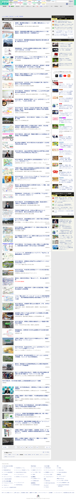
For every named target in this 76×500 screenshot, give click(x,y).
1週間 (65, 18)
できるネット (6, 485)
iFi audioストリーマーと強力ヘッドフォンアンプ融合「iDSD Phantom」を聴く (66, 45)
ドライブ (13, 454)
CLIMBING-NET (35, 480)
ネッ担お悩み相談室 (7, 478)
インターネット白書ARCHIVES (9, 487)
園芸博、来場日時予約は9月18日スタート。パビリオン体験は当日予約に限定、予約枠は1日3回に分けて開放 (63, 22)
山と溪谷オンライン (36, 478)
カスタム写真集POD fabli (63, 482)
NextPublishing (19, 484)
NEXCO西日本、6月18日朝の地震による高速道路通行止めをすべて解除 (21, 380)
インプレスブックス (20, 482)
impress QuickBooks (62, 472)
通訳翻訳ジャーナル (49, 472)
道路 (17, 454)
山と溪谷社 (33, 476)
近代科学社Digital (35, 484)
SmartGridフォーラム (20, 467)
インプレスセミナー (20, 474)
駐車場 (29, 454)
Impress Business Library (21, 472)
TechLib (47, 487)
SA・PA (33, 454)
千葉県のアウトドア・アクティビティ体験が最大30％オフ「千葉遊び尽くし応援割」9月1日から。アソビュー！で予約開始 (66, 146)
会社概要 (50, 492)
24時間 (60, 18)
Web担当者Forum (7, 470)
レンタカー (46, 454)
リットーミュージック (36, 467)
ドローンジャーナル (7, 476)
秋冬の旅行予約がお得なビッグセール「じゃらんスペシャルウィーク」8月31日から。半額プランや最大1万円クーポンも (66, 154)
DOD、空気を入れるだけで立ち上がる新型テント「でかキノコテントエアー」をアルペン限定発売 (63, 29)
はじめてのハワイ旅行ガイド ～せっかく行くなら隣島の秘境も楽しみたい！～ (66, 248)
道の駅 (37, 454)
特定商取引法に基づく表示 (69, 492)
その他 (25, 454)
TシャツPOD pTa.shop (63, 480)
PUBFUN (59, 474)
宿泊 (61, 6)
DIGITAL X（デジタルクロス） (22, 476)
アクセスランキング (60, 16)
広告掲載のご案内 (24, 492)
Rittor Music (33, 466)
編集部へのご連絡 (33, 492)
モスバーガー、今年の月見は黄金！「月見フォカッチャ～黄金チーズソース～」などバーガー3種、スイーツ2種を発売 (63, 209)
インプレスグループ (58, 492)
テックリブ (46, 485)
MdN (45, 478)
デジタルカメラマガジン (8, 482)
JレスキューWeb (48, 474)
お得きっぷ (28, 6)
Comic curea (61, 470)
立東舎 (33, 474)
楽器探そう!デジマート (37, 470)
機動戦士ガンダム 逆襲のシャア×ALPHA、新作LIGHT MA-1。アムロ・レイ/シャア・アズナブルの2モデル (63, 25)
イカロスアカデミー (49, 476)
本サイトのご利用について (7, 492)
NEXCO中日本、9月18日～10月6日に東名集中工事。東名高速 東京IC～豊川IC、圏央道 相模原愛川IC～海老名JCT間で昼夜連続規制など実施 (31, 109)
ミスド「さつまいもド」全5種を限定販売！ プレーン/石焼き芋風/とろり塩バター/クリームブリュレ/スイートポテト (63, 205)
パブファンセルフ (62, 476)
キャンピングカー (11, 456)
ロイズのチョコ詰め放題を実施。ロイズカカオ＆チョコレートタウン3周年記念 (66, 100)
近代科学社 (33, 482)
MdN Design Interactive (50, 482)
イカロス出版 (46, 466)
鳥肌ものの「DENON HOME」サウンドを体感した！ (65, 60)
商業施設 (56, 6)
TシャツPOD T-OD (36, 472)
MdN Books (47, 480)
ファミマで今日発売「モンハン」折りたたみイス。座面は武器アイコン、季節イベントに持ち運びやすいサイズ (63, 32)
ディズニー (46, 6)
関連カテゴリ (9, 452)
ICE (57, 466)
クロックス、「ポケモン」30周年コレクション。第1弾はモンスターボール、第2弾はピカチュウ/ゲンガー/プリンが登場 (66, 87)
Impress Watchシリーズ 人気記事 (63, 193)
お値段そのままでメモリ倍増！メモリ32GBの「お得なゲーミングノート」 (65, 55)
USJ (51, 6)
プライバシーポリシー (42, 492)
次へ (48, 447)
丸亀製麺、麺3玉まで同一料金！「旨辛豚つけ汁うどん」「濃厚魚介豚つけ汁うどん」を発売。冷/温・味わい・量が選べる (63, 199)
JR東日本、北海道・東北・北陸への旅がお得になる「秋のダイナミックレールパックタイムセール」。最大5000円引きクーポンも (66, 168)
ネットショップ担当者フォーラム (22, 470)
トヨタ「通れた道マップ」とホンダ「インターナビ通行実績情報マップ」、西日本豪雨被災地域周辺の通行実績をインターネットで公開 (32, 297)
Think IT (5, 467)
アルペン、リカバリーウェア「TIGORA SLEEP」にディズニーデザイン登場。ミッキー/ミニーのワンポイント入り (66, 115)
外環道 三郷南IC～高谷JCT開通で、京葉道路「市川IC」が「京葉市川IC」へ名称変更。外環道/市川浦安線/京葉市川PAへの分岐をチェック (32, 431)
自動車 (9, 454)
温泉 (34, 6)
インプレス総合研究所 (7, 472)
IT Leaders (5, 474)
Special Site (58, 40)
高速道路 (21, 454)
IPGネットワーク (60, 478)
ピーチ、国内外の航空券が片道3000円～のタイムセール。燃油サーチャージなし (66, 121)
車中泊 (6, 456)
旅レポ (22, 6)
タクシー (41, 454)
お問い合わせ (16, 492)
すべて (6, 454)
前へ (5, 447)
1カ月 (71, 18)
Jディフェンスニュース (50, 470)
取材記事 (17, 6)
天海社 (59, 467)
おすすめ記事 (58, 216)
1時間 (54, 18)
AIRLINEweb (48, 467)
